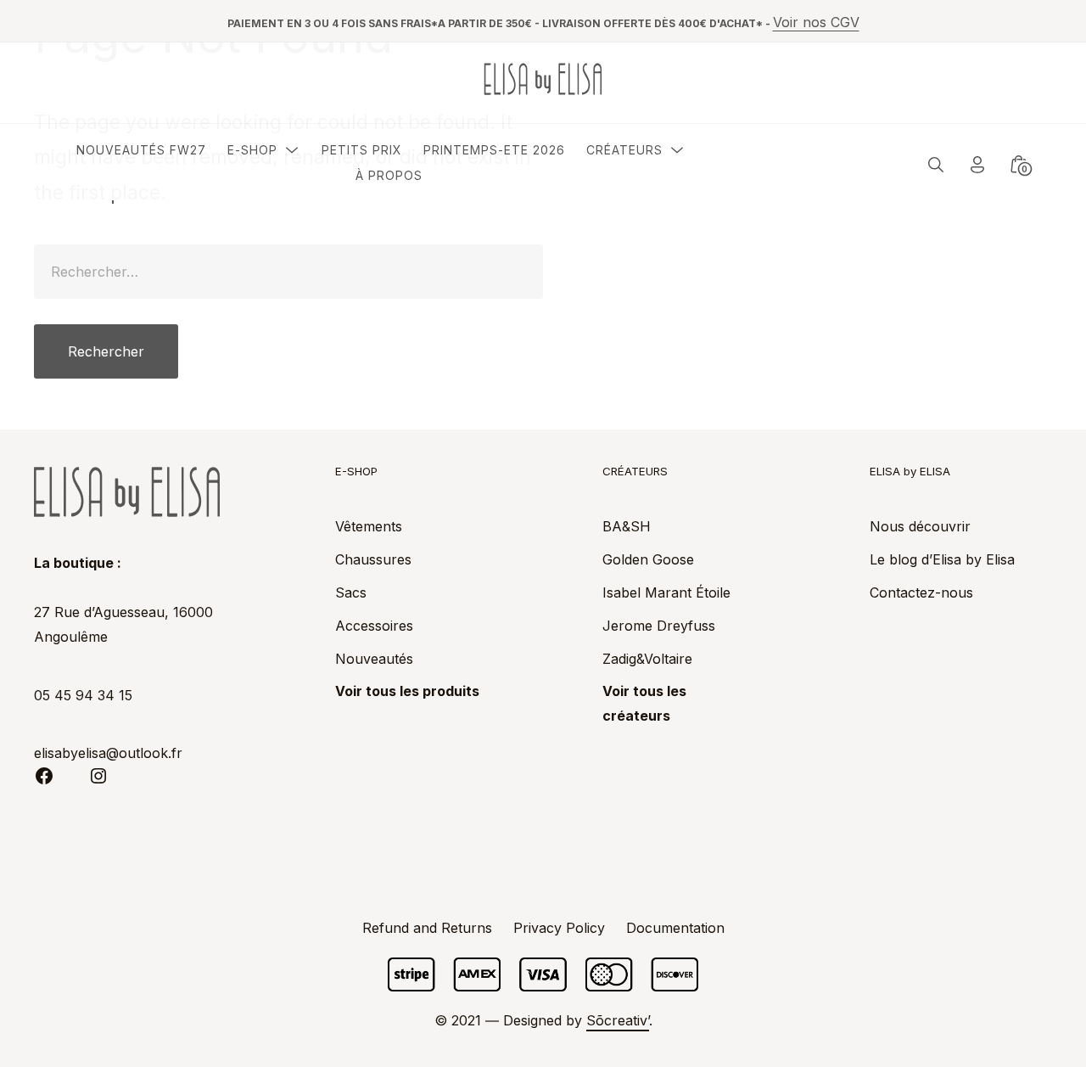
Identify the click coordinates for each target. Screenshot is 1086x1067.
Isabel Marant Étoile (666, 592)
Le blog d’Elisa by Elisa (942, 559)
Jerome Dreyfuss (658, 625)
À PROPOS (389, 175)
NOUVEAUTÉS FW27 (141, 150)
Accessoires (374, 625)
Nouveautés (374, 658)
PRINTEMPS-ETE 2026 (494, 150)
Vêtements (368, 526)
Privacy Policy (559, 927)
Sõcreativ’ (617, 1020)
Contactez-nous (921, 592)
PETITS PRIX (362, 150)
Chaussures (373, 559)
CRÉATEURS (624, 150)
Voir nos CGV (816, 22)
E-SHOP (252, 150)
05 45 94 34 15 (83, 695)
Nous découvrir (920, 526)
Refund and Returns (427, 927)
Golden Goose (648, 559)
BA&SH (626, 526)
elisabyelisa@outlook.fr (108, 752)
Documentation (675, 927)
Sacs (351, 592)
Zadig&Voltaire (647, 658)
